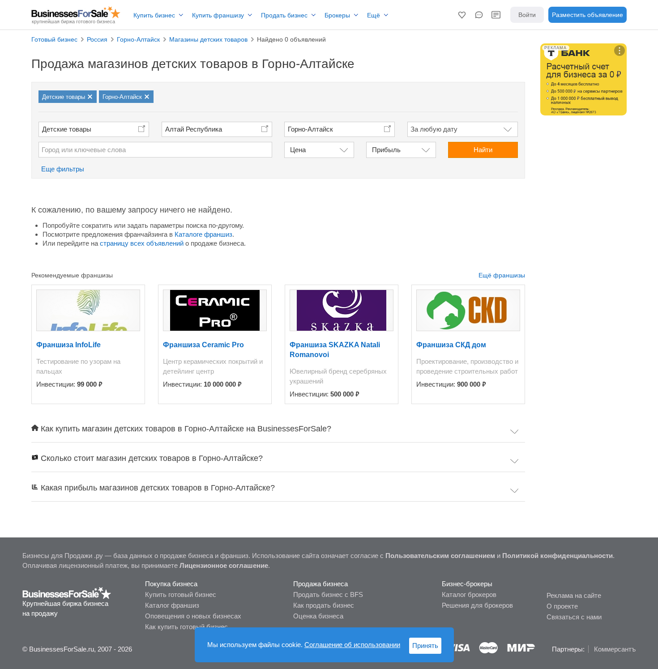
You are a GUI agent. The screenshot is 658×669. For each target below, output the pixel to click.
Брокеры (337, 15)
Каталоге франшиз (203, 234)
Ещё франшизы (502, 275)
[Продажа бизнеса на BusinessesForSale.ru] (66, 592)
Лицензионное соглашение (223, 565)
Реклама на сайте (574, 595)
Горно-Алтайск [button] (310, 129)
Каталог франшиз (172, 605)
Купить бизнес (154, 15)
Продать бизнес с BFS (328, 594)
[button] (461, 14)
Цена (298, 149)
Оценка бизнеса (318, 616)
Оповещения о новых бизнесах (193, 616)
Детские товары (66, 129)
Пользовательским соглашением (440, 555)
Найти (483, 149)
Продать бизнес (284, 15)
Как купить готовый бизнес (186, 627)
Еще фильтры (62, 169)
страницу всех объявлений (142, 243)
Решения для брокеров (477, 605)
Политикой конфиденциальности (557, 555)
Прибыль (386, 149)
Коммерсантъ (615, 649)
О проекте (562, 606)
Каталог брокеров (469, 594)
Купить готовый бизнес (180, 594)
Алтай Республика (193, 129)
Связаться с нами (574, 617)
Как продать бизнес (323, 605)
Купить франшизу (218, 15)
